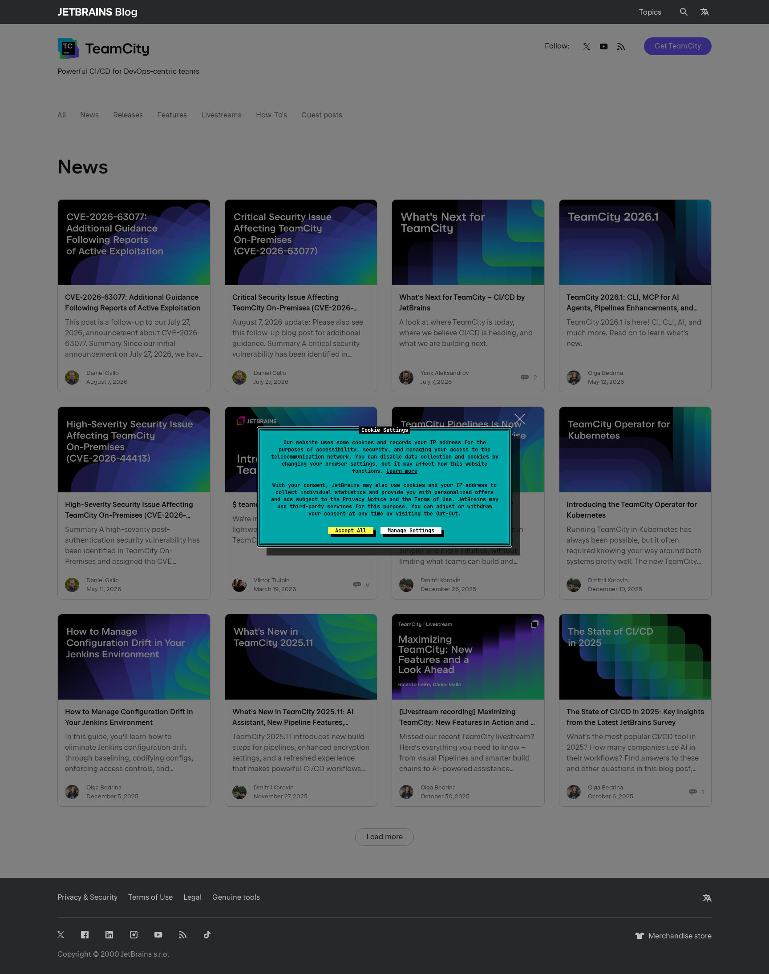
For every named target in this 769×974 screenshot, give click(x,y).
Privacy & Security (87, 897)
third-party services (321, 506)
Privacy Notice (364, 499)
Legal (192, 897)
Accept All (350, 530)
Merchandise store (678, 940)
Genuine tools (236, 897)
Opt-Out (447, 513)
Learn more (401, 471)
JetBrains (136, 954)
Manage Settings (411, 530)
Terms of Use (433, 499)
